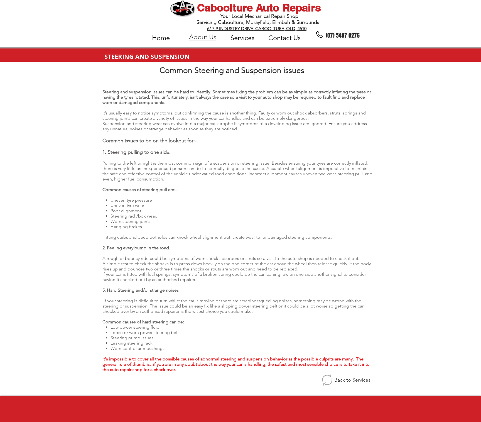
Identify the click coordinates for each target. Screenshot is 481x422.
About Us (202, 37)
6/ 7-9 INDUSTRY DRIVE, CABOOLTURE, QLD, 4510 (256, 28)
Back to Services (352, 380)
